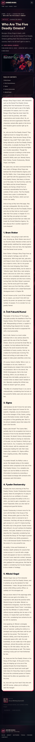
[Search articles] (31, 2)
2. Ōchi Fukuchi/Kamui (9, 83)
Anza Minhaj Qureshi (11, 45)
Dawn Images (16, 710)
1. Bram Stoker (7, 80)
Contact (5, 737)
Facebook (7, 710)
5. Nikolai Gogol (7, 92)
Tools (15, 6)
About (9, 735)
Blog (6, 6)
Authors (16, 735)
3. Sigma (5, 86)
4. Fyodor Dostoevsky (9, 89)
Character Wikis (18, 14)
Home (3, 6)
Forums (11, 6)
